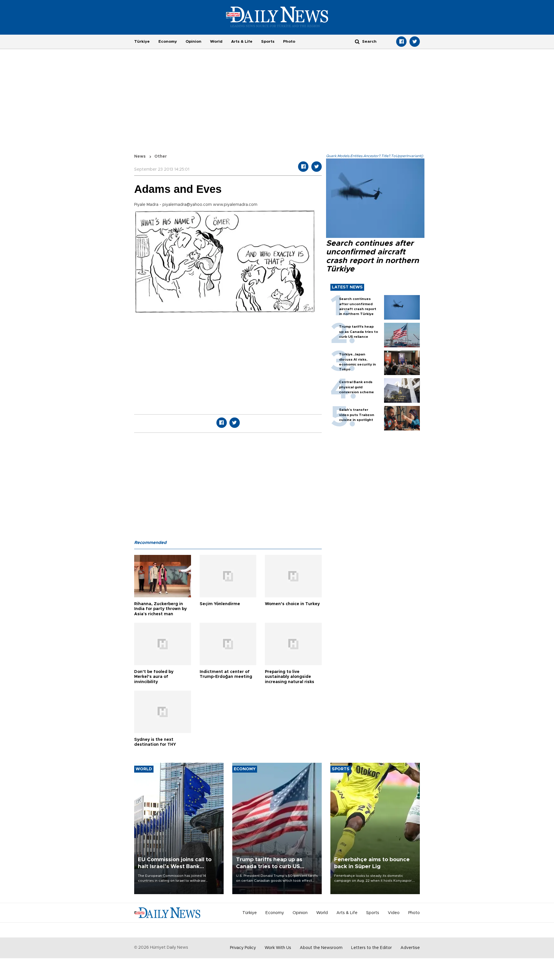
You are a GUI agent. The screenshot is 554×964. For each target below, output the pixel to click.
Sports (267, 42)
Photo (289, 42)
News (140, 156)
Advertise (410, 948)
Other (160, 156)
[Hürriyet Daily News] (277, 17)
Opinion (193, 42)
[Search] (357, 41)
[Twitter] (414, 41)
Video (394, 913)
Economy (167, 42)
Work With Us (278, 948)
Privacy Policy (243, 948)
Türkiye (142, 42)
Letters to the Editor (371, 948)
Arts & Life (241, 42)
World (216, 42)
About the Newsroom (321, 948)
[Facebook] (401, 41)
